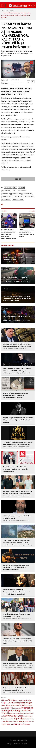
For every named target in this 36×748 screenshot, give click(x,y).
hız (15, 187)
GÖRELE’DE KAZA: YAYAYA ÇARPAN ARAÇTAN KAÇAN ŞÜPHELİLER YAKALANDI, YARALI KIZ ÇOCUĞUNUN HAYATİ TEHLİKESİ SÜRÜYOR (17, 298)
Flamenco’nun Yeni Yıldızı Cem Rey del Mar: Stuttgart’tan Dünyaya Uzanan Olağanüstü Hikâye (17, 641)
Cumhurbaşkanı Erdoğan (20, 702)
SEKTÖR (17, 743)
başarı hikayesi (22, 700)
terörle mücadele (30, 719)
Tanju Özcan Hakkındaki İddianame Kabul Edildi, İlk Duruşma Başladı (16, 615)
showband (10, 715)
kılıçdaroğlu (21, 713)
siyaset (20, 715)
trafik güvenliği (6, 196)
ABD (2, 700)
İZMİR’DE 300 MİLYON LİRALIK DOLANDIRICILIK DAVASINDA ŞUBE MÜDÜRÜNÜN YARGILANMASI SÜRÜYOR (8, 234)
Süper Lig (18, 718)
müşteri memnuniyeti (29, 713)
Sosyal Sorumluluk (9, 719)
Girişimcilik (5, 713)
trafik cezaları (16, 193)
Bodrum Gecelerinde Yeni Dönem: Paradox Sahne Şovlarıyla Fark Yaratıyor (17, 689)
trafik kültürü (29, 196)
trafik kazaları (18, 196)
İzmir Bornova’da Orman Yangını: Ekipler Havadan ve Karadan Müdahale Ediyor (16, 542)
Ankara (11, 700)
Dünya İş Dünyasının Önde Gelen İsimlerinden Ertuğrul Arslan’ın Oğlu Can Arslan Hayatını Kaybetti (18, 420)
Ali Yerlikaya (8, 187)
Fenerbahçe (27, 707)
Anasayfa (5, 11)
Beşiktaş (28, 700)
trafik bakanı (6, 193)
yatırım (27, 721)
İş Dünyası (26, 724)
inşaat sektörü (16, 713)
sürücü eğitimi (22, 190)
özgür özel (5, 724)
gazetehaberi (25, 710)
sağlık (3, 716)
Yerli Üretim (31, 721)
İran (12, 724)
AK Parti (6, 700)
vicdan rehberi (6, 199)
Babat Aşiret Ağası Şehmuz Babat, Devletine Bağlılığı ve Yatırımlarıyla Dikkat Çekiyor (17, 492)
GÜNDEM (12, 11)
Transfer (5, 721)
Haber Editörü (15, 80)
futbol (4, 710)
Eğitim (19, 708)
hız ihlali (21, 187)
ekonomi (9, 707)
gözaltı (11, 713)
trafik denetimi (27, 193)
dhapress (14, 705)
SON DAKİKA (5, 83)
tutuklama (15, 721)
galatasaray (13, 710)
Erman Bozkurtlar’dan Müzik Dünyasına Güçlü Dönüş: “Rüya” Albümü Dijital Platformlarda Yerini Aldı (16, 567)
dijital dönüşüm (22, 705)
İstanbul (16, 723)
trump (10, 721)
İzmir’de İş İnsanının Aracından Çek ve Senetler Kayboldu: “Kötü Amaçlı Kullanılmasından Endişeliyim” (15, 395)
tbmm (24, 719)
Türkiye (21, 721)
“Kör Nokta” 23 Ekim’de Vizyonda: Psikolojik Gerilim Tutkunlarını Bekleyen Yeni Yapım (18, 443)
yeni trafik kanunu (18, 199)
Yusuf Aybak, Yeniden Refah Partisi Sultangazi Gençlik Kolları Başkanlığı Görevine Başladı (15, 469)
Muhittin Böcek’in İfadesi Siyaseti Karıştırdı (17, 663)
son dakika (25, 716)
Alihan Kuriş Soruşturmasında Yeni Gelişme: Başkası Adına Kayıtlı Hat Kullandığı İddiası (17, 345)
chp (3, 702)
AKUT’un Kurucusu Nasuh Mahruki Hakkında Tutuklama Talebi (17, 517)
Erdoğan (15, 708)
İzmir (22, 724)
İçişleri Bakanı (6, 190)
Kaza (14, 190)
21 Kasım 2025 (15, 82)
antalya (15, 700)
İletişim (24, 743)
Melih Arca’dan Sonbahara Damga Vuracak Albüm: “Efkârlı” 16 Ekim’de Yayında (17, 370)
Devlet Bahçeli (5, 705)
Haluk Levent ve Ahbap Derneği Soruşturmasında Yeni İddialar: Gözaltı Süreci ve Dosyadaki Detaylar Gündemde (18, 592)
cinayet (7, 703)
